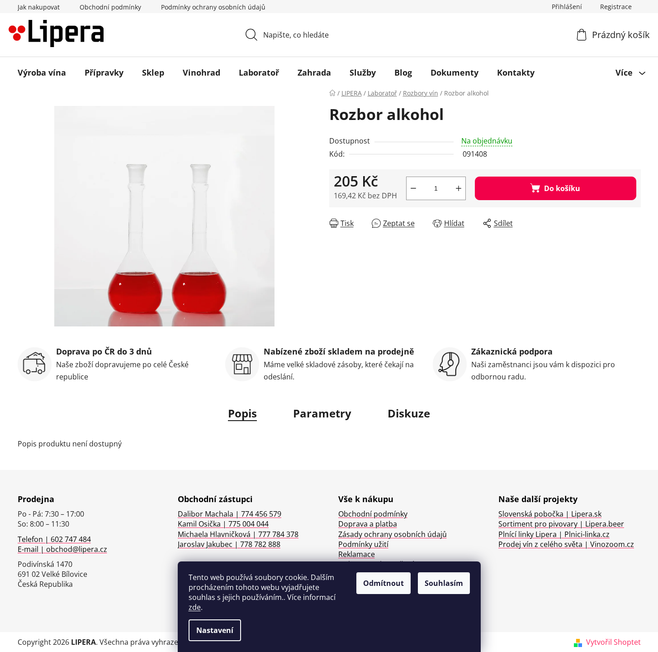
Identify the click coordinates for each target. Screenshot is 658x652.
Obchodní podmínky (110, 7)
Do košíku (562, 188)
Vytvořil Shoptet (613, 642)
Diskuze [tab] (409, 413)
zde (195, 607)
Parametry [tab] (322, 413)
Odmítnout (383, 583)
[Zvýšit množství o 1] (458, 188)
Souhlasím (444, 583)
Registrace (616, 6)
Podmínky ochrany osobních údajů (213, 7)
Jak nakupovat (39, 7)
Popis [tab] (242, 413)
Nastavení (214, 630)
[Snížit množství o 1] (413, 188)
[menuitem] (42, 72)
